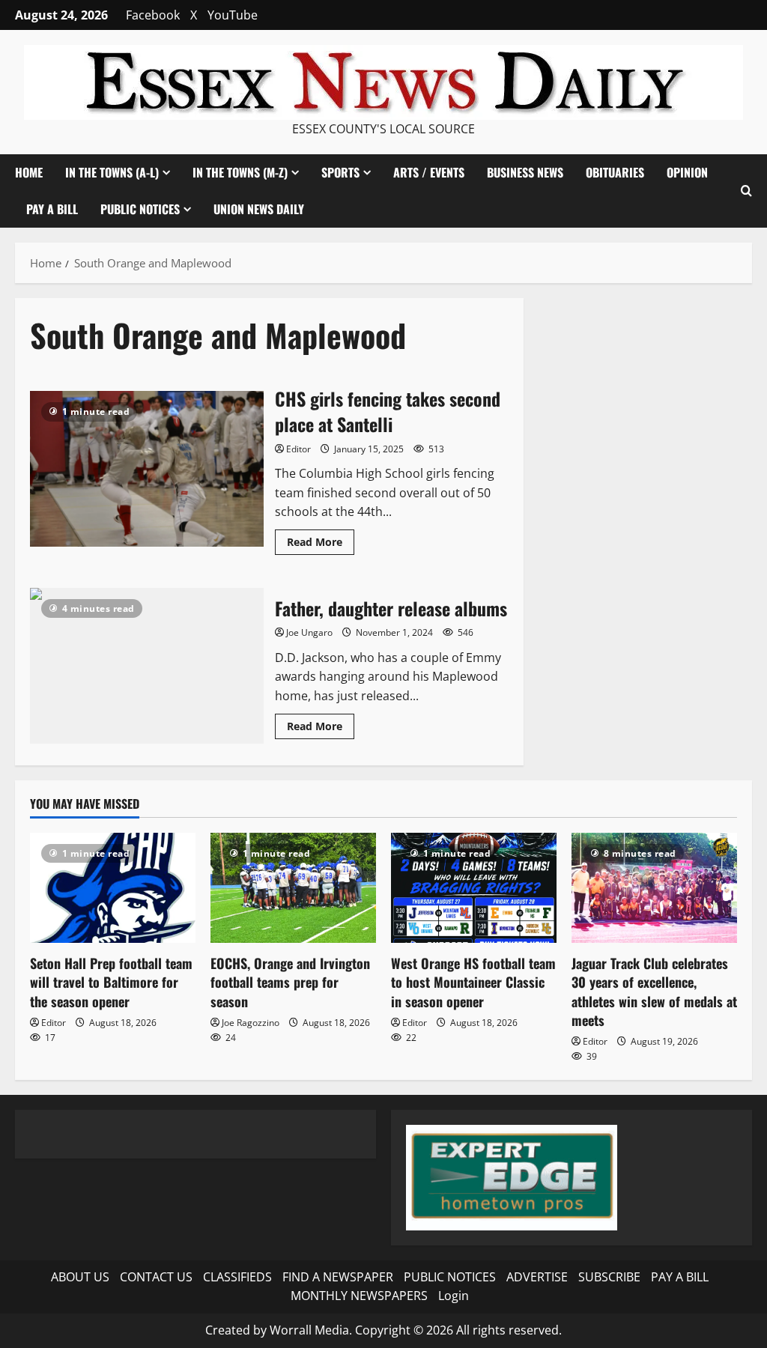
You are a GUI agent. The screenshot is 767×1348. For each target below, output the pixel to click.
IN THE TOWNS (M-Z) (240, 172)
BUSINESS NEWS (525, 172)
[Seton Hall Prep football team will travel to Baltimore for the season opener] (112, 888)
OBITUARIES (615, 172)
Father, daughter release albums (147, 666)
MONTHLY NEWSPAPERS (359, 1295)
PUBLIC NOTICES (450, 1277)
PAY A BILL (52, 209)
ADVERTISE (537, 1277)
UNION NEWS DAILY (258, 209)
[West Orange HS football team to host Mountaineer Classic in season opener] (474, 888)
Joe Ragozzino (250, 1022)
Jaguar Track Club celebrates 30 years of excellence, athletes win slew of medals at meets (654, 991)
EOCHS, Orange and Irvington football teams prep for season (290, 981)
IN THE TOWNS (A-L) (112, 172)
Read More (320, 544)
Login (453, 1295)
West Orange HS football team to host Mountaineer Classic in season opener (473, 981)
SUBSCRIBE (609, 1277)
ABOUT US (80, 1277)
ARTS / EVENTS (428, 172)
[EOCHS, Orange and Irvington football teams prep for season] (293, 888)
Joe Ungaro (309, 632)
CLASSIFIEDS (237, 1277)
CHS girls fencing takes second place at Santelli (147, 469)
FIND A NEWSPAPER (337, 1277)
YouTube (232, 15)
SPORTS (340, 172)
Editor (298, 449)
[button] (746, 190)
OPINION (687, 172)
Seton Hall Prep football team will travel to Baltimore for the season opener (111, 981)
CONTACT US (156, 1277)
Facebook (153, 15)
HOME (29, 172)
